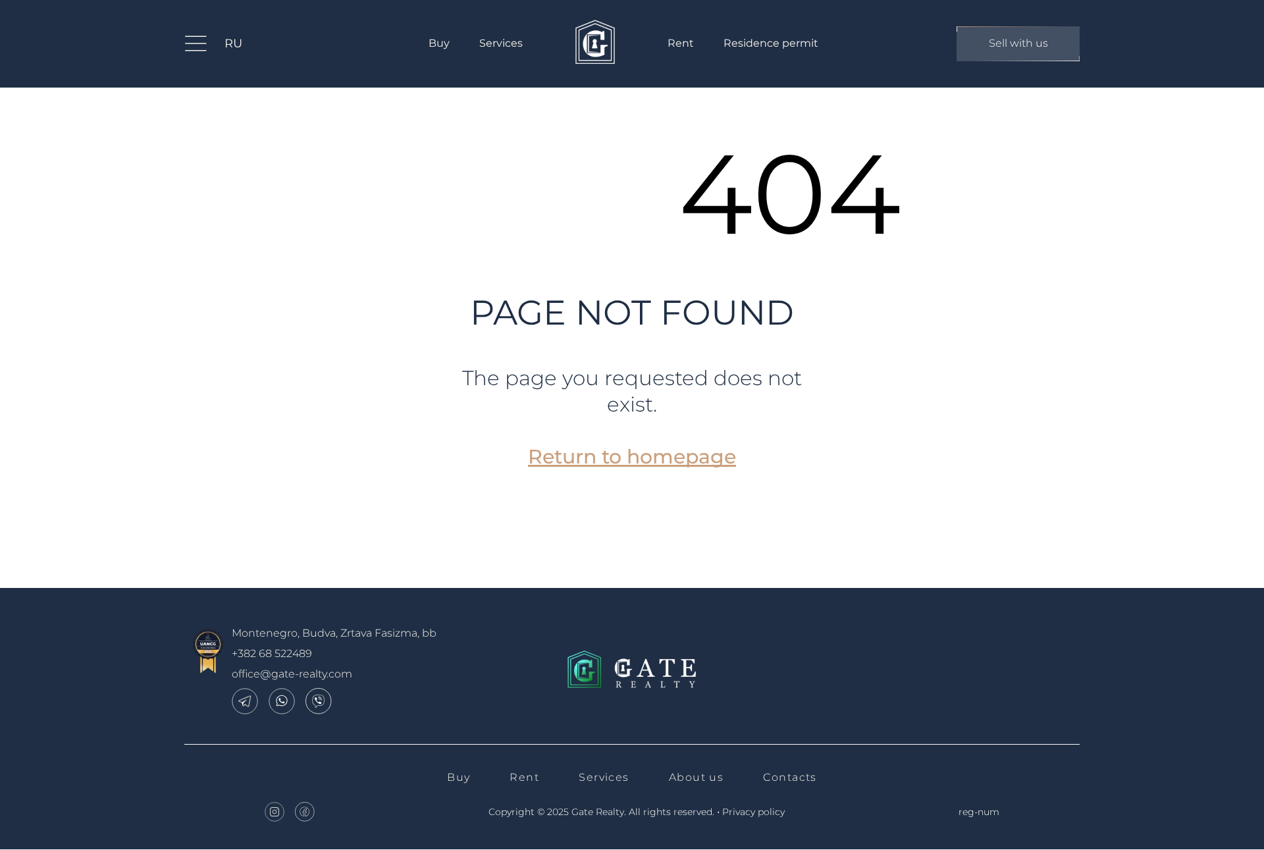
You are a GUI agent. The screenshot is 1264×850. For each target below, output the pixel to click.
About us (696, 777)
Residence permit (771, 43)
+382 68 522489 (272, 653)
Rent (681, 43)
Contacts (790, 777)
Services (501, 43)
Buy (439, 43)
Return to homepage (632, 456)
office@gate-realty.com (292, 674)
